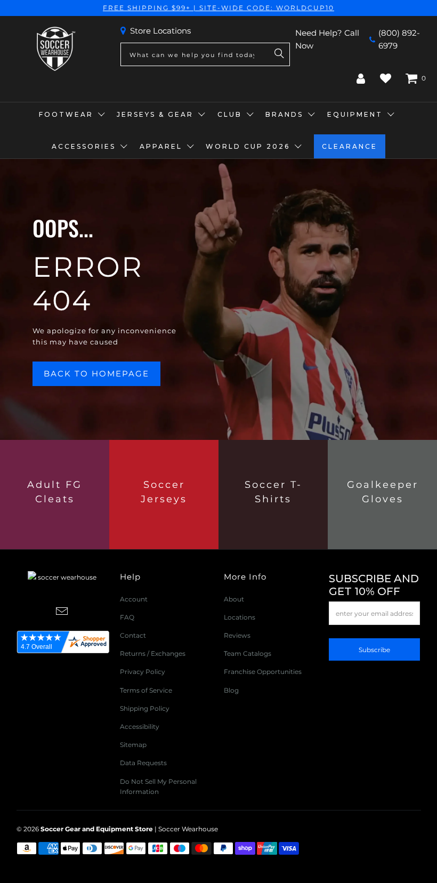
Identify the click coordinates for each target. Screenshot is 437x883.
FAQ (127, 617)
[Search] (279, 54)
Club (229, 114)
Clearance (349, 146)
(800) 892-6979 (399, 39)
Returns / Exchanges (152, 653)
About (234, 599)
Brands (284, 114)
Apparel (161, 146)
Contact (133, 635)
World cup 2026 (248, 146)
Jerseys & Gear (155, 114)
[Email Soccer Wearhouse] (62, 612)
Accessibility (139, 727)
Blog (231, 690)
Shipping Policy (144, 708)
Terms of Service (146, 690)
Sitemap (133, 745)
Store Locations (160, 31)
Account (134, 599)
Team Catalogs (247, 653)
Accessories (84, 146)
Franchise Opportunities (263, 672)
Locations (239, 617)
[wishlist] (385, 78)
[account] (361, 78)
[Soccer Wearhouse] (55, 49)
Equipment (355, 114)
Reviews (237, 635)
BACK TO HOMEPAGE (96, 373)
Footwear (66, 114)
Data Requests (143, 763)
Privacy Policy (142, 672)
